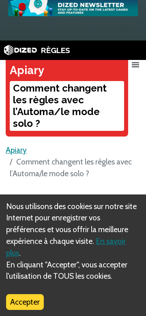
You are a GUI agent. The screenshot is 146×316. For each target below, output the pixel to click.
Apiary (16, 150)
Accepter (25, 302)
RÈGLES (55, 50)
